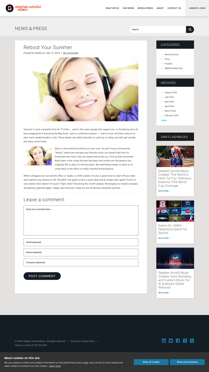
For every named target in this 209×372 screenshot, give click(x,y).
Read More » (164, 191)
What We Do (112, 8)
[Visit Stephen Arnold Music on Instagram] (185, 341)
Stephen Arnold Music (23, 8)
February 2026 (172, 115)
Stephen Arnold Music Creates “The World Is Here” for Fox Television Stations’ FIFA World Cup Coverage (174, 178)
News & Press (145, 8)
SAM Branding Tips (174, 68)
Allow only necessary (187, 362)
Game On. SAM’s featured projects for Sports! (172, 229)
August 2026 (171, 92)
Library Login (197, 8)
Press (167, 59)
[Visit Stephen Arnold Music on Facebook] (178, 341)
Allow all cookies (151, 362)
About (160, 8)
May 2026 (169, 101)
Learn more (55, 365)
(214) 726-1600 (39, 345)
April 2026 (169, 106)
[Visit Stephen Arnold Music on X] (192, 341)
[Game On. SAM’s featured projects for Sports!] (175, 211)
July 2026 (169, 97)
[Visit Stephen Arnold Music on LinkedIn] (164, 341)
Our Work (128, 8)
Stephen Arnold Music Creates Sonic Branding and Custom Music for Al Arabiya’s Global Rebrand (174, 280)
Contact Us (174, 8)
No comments (70, 53)
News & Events (172, 54)
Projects (168, 63)
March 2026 (170, 111)
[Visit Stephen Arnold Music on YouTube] (171, 341)
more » (164, 120)
